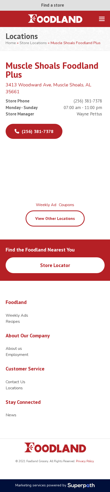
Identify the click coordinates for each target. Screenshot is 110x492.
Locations (14, 388)
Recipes (13, 321)
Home (11, 42)
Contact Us (15, 382)
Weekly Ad (46, 205)
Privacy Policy (84, 461)
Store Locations (33, 42)
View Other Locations (55, 218)
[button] (102, 19)
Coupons (66, 205)
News (11, 415)
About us (14, 348)
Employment (17, 354)
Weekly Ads (17, 315)
